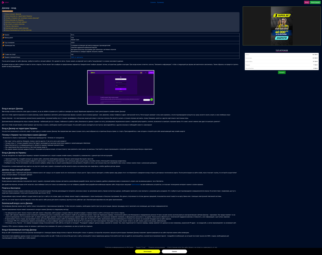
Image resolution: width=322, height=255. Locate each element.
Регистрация (147, 251)
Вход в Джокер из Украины (14, 20)
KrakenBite (249, 61)
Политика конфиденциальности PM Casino (119, 247)
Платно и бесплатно (12, 26)
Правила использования (157, 247)
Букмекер (160, 2)
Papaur (248, 65)
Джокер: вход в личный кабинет (16, 22)
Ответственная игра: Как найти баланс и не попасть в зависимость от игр (192, 247)
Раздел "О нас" (141, 247)
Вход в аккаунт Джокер (13, 14)
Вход (306, 2)
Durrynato (249, 58)
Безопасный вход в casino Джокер (16, 28)
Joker (6, 2)
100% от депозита (77, 57)
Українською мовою (7, 11)
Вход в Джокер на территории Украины (18, 16)
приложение (136, 184)
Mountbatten (250, 68)
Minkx (247, 54)
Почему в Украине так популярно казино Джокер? (22, 18)
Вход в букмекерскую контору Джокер (18, 30)
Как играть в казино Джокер (14, 24)
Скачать (174, 251)
